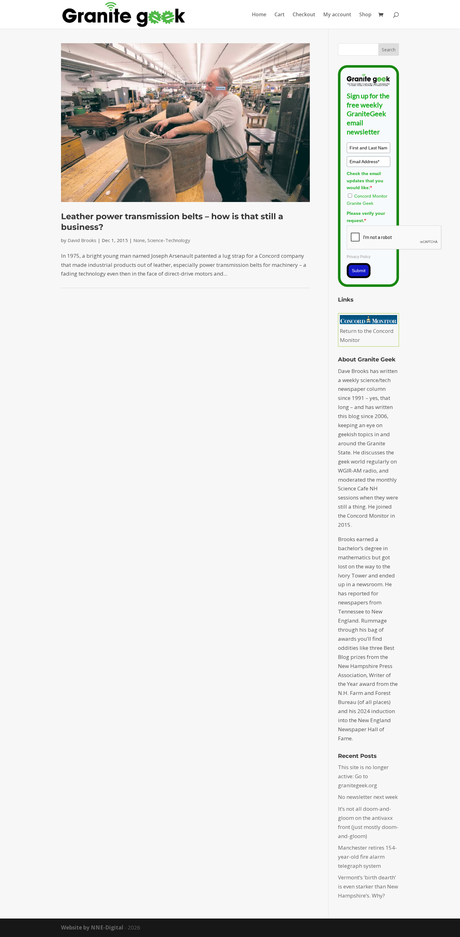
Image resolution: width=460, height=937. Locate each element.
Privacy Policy (359, 257)
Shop (365, 15)
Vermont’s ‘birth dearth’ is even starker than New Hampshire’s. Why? (368, 886)
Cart (279, 15)
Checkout (304, 15)
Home (259, 15)
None (139, 240)
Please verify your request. (366, 217)
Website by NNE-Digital (92, 927)
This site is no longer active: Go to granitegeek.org (363, 776)
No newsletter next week (368, 796)
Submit (358, 270)
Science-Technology (168, 240)
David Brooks (82, 240)
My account (337, 15)
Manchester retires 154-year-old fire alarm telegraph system (367, 856)
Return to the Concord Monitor (367, 335)
